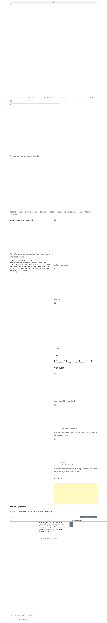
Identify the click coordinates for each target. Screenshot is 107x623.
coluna (31, 97)
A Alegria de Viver (73, 361)
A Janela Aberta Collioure (79, 362)
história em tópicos (47, 97)
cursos (89, 97)
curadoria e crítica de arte (69, 428)
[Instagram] (71, 524)
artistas (64, 97)
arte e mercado (61, 265)
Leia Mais (13, 272)
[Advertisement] (75, 493)
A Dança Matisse (85, 361)
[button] (53, 2)
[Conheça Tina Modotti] (75, 384)
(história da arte (61, 361)
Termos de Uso (32, 615)
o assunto (17, 97)
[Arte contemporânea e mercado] (53, 128)
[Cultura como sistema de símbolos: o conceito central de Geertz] (75, 415)
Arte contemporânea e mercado (24, 156)
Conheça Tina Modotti (64, 401)
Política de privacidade (18, 615)
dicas (76, 97)
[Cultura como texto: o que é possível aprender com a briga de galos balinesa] (75, 450)
